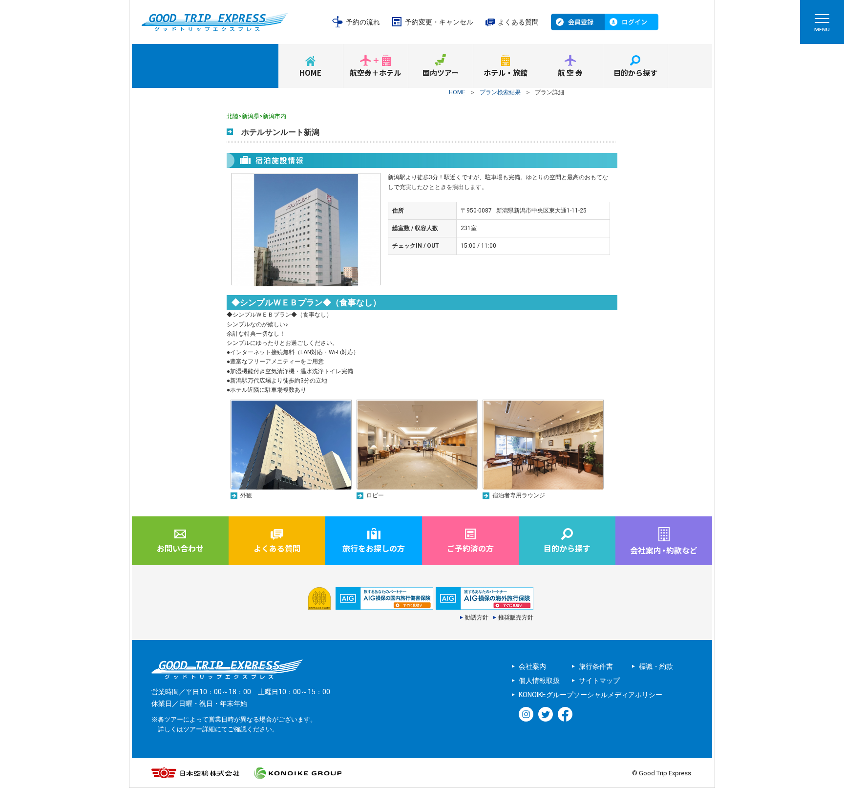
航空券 (571, 72)
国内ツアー (440, 72)
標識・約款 (656, 666)
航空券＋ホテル (375, 72)
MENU (822, 29)
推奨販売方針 (515, 617)
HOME (310, 72)
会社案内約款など (663, 550)
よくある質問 (518, 22)
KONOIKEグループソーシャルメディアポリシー (590, 695)
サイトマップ (599, 680)
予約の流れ (363, 22)
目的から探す (635, 72)
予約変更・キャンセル (439, 22)
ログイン (634, 21)
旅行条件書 (596, 666)
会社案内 (532, 666)
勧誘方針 (476, 617)
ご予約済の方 (470, 548)
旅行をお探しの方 (373, 548)
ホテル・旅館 (506, 72)
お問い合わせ (180, 548)
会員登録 (580, 21)
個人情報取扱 (539, 680)
